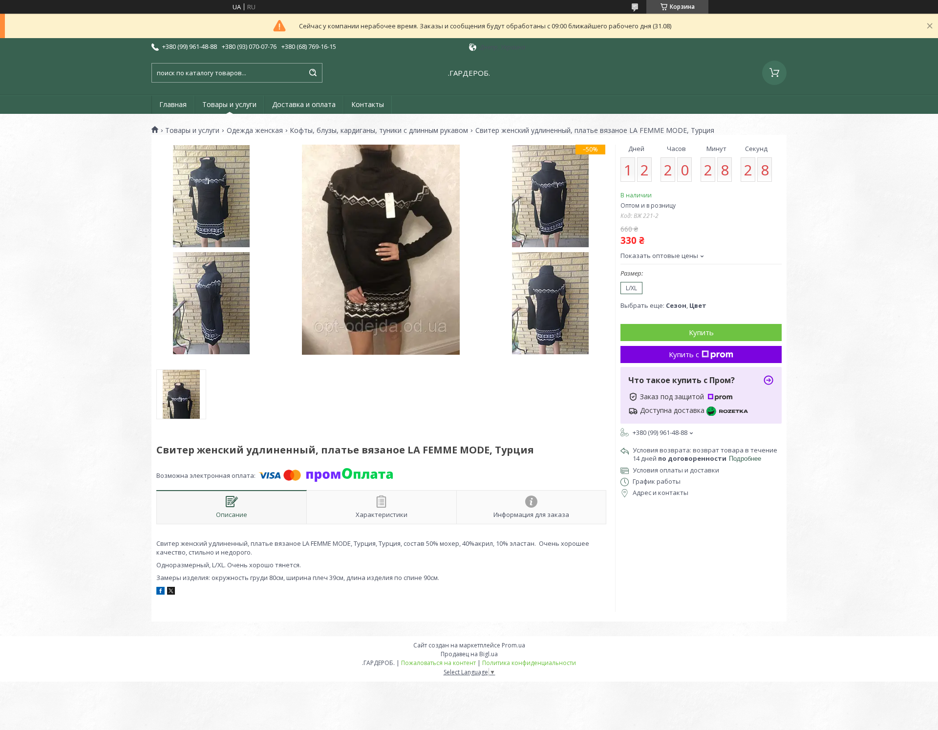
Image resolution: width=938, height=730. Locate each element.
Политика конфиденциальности (529, 663)
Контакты (367, 104)
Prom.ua (513, 645)
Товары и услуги (229, 104)
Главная (173, 104)
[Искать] (312, 73)
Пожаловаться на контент (438, 663)
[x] (171, 592)
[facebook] (160, 592)
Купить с (684, 354)
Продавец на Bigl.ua (469, 654)
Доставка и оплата (304, 104)
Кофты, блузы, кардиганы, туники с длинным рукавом (379, 130)
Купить (701, 332)
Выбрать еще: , (663, 305)
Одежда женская (255, 130)
